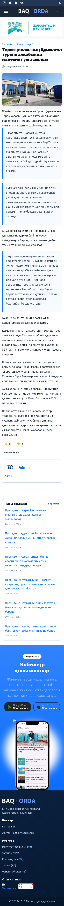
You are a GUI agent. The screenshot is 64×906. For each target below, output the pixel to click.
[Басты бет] (33, 11)
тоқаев (9, 865)
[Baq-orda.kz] (32, 801)
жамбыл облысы (14, 871)
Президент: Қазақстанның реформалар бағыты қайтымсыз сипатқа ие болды (31, 628)
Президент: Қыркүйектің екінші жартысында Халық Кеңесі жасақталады (26, 515)
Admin (24, 468)
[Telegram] (16, 3)
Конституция (12, 859)
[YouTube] (21, 3)
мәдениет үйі (11, 452)
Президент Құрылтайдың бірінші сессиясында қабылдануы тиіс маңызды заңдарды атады (27, 561)
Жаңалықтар (23, 44)
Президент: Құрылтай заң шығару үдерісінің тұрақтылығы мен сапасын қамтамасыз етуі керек (30, 584)
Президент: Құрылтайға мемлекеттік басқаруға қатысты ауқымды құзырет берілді (30, 607)
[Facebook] (10, 3)
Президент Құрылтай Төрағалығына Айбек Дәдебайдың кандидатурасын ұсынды (30, 538)
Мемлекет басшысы (17, 846)
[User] (60, 3)
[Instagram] (4, 3)
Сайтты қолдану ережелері (18, 833)
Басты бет (7, 44)
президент (11, 853)
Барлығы (53, 503)
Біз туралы (8, 826)
